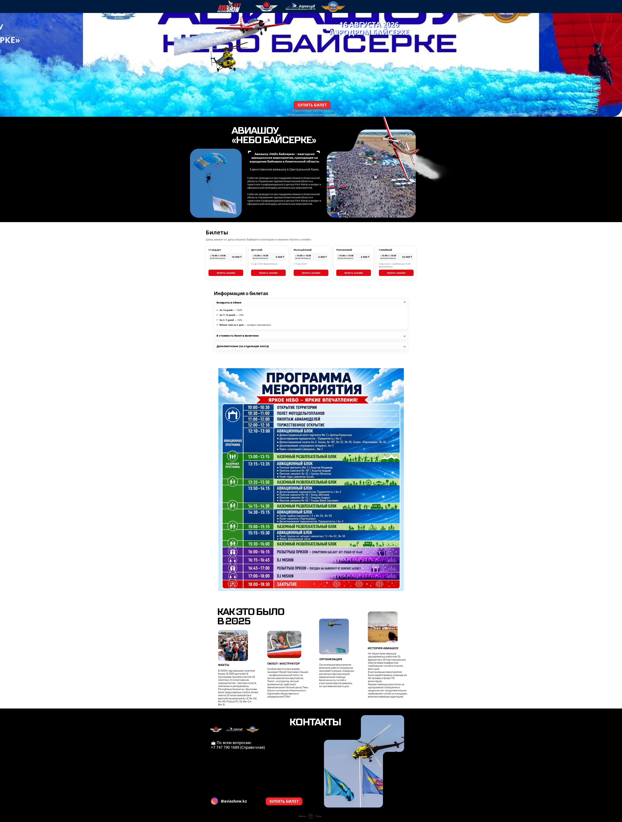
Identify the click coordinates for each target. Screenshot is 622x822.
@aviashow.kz (234, 801)
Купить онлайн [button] (226, 272)
